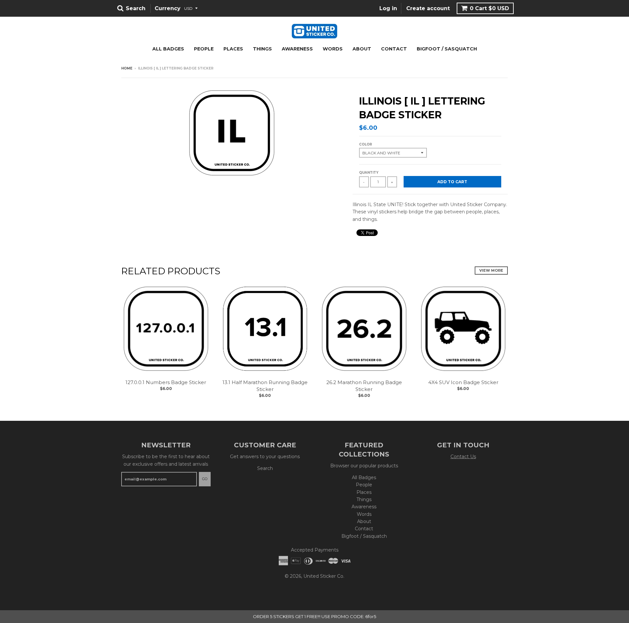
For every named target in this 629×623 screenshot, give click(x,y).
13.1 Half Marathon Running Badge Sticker (265, 385)
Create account (428, 8)
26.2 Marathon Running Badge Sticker (364, 385)
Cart (489, 8)
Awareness (297, 49)
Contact (394, 49)
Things (262, 49)
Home (126, 68)
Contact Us (463, 456)
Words (333, 49)
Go (204, 479)
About (362, 49)
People (204, 49)
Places (233, 49)
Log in (388, 8)
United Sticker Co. (323, 576)
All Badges (168, 49)
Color (365, 144)
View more (491, 270)
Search (265, 468)
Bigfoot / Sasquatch (447, 49)
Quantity (368, 172)
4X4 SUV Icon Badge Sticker (463, 382)
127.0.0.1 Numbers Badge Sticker (165, 382)
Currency (168, 8)
